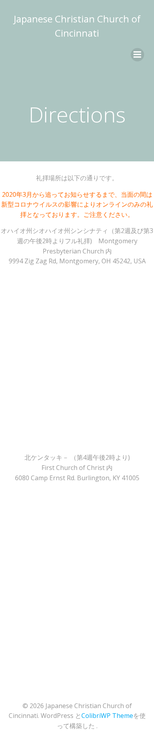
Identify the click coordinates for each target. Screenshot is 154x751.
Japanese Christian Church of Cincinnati (77, 25)
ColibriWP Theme (107, 715)
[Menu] (137, 54)
